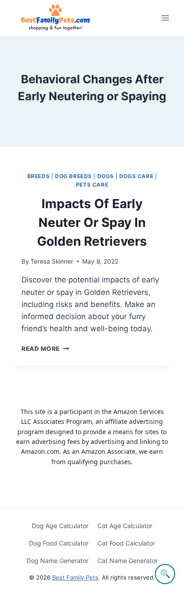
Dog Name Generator (57, 560)
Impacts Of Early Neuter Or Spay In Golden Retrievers (92, 222)
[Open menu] (165, 18)
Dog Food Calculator (58, 543)
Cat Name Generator (127, 560)
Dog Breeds (73, 176)
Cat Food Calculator (126, 543)
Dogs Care (136, 176)
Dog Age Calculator (60, 525)
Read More (45, 348)
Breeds (38, 176)
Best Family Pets (75, 577)
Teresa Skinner (51, 261)
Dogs (105, 176)
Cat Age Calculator (124, 525)
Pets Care (92, 184)
